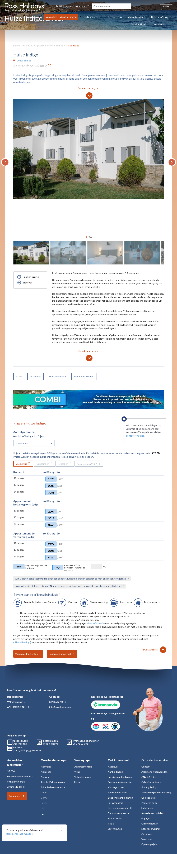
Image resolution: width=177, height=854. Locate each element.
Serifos (59, 45)
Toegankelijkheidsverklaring (156, 792)
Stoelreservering (150, 828)
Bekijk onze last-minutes (19, 833)
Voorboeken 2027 (87, 463)
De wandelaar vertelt (119, 813)
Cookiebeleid (148, 797)
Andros (45, 776)
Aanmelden (15, 795)
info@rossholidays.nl (60, 707)
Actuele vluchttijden (152, 813)
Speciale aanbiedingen (120, 776)
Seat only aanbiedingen (120, 797)
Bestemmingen (30, 16)
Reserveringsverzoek (60, 653)
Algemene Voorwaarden (154, 771)
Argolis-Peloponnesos (53, 782)
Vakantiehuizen (82, 776)
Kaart (19, 376)
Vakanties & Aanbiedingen (61, 16)
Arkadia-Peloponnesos (53, 787)
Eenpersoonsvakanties (120, 782)
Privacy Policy (148, 787)
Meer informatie (95, 623)
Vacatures (159, 24)
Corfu (44, 797)
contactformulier (135, 435)
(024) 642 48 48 (57, 701)
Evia (43, 808)
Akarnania (46, 766)
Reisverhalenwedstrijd (120, 808)
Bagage (145, 818)
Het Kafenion (115, 818)
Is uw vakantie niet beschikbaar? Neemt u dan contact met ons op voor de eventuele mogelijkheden (68, 586)
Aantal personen (24, 431)
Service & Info (139, 24)
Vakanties (27, 45)
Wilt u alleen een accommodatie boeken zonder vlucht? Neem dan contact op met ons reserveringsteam (71, 578)
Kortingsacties (91, 16)
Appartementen (44, 45)
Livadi (20, 60)
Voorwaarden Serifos (26, 653)
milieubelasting (21, 642)
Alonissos (46, 771)
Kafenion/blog (159, 16)
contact (166, 6)
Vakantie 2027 (136, 16)
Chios (44, 792)
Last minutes (115, 828)
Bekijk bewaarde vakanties (70, 5)
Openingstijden (149, 844)
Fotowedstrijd (115, 802)
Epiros (44, 802)
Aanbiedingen (115, 771)
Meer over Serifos (84, 376)
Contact (145, 766)
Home (16, 45)
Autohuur (35, 376)
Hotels (78, 782)
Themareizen (114, 16)
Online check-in (149, 823)
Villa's (77, 771)
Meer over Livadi (57, 376)
